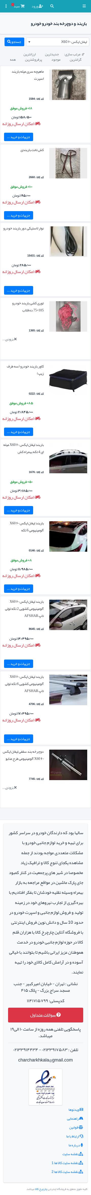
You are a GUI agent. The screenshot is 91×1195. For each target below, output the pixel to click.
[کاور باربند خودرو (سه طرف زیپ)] (68, 380)
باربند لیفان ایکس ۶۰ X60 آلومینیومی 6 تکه (27, 526)
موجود (55, 59)
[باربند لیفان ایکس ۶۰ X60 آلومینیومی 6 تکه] (68, 537)
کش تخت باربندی (32, 149)
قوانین (74, 1127)
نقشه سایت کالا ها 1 (65, 1162)
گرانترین (75, 59)
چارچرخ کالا (41, 1189)
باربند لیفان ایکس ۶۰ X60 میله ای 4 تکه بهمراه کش (23, 448)
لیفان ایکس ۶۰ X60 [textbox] (74, 41)
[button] (84, 6)
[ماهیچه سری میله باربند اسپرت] (68, 85)
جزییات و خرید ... (18, 136)
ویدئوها (74, 1109)
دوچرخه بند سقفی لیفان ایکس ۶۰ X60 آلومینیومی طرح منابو (23, 755)
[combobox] (57, 42)
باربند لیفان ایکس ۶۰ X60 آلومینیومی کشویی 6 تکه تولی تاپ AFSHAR (24, 683)
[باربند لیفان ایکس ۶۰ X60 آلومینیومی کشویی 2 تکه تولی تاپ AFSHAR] (68, 615)
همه (13, 59)
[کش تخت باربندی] (68, 164)
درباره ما (75, 1145)
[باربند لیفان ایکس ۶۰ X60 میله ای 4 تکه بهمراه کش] (68, 459)
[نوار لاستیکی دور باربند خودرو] (68, 242)
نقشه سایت (70, 1153)
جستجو (16, 41)
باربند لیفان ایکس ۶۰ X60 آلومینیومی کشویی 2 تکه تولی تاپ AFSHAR (24, 608)
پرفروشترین (33, 59)
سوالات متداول (43, 1015)
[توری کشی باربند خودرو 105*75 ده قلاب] (68, 317)
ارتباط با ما (73, 1136)
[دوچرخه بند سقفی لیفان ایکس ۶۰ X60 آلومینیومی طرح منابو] (68, 766)
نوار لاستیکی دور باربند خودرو (23, 228)
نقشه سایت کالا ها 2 (65, 1171)
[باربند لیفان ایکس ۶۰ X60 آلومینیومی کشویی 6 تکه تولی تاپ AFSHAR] (68, 691)
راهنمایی (73, 1118)
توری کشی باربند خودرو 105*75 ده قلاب (28, 306)
